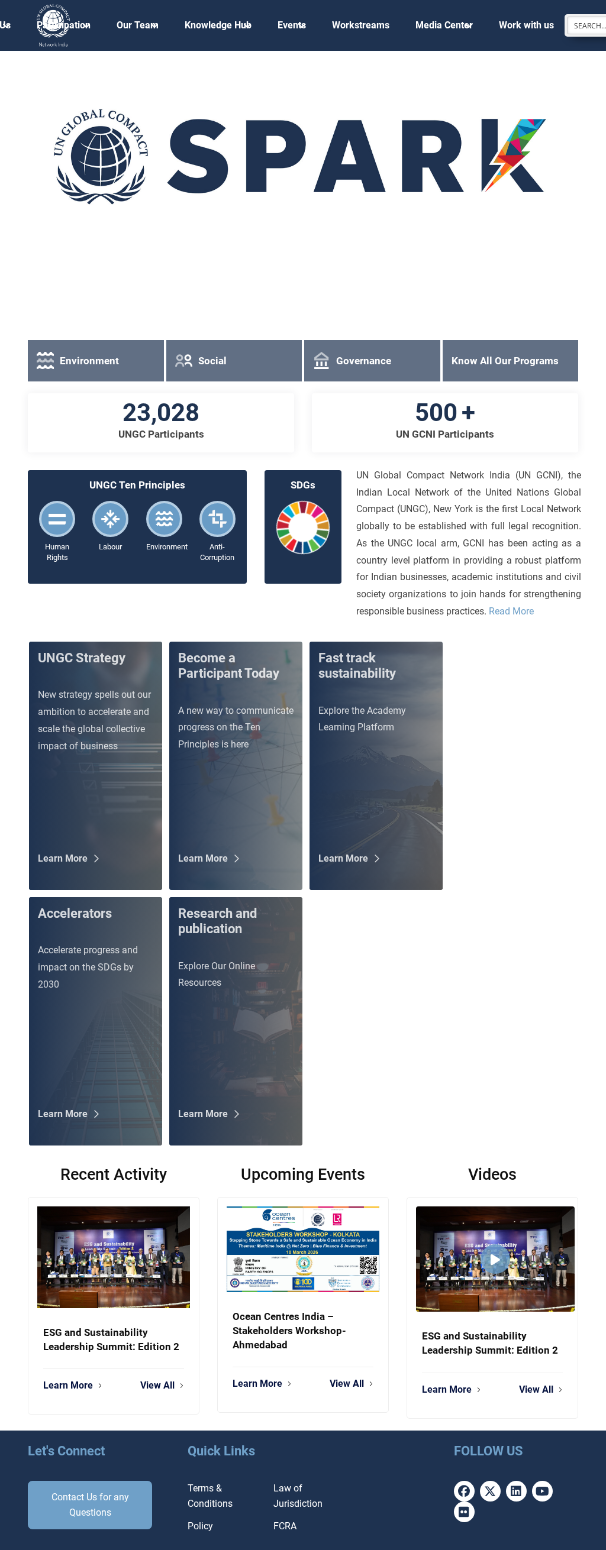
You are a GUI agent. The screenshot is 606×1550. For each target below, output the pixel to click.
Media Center (444, 25)
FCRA (284, 1526)
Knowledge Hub (218, 25)
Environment (89, 361)
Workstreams (360, 25)
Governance (363, 361)
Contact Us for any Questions (90, 1504)
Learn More (68, 1385)
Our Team (138, 25)
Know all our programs (505, 361)
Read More (511, 611)
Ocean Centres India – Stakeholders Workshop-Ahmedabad (289, 1330)
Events (292, 25)
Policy (200, 1526)
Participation (64, 25)
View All (157, 1385)
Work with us (526, 25)
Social (212, 361)
